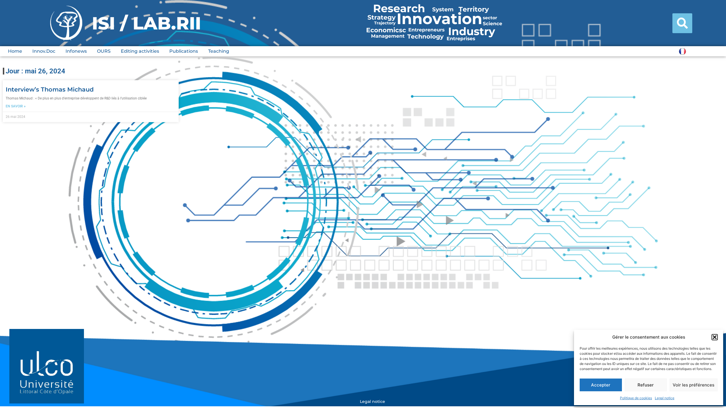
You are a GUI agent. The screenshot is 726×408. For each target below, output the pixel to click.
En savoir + (16, 106)
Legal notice (664, 398)
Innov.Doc (43, 51)
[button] (714, 337)
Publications (183, 51)
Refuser (646, 385)
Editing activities (140, 51)
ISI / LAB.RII (146, 23)
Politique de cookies (636, 398)
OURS (104, 51)
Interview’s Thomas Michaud (50, 89)
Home (15, 51)
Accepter (600, 385)
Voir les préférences (693, 385)
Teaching (218, 51)
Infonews (76, 51)
